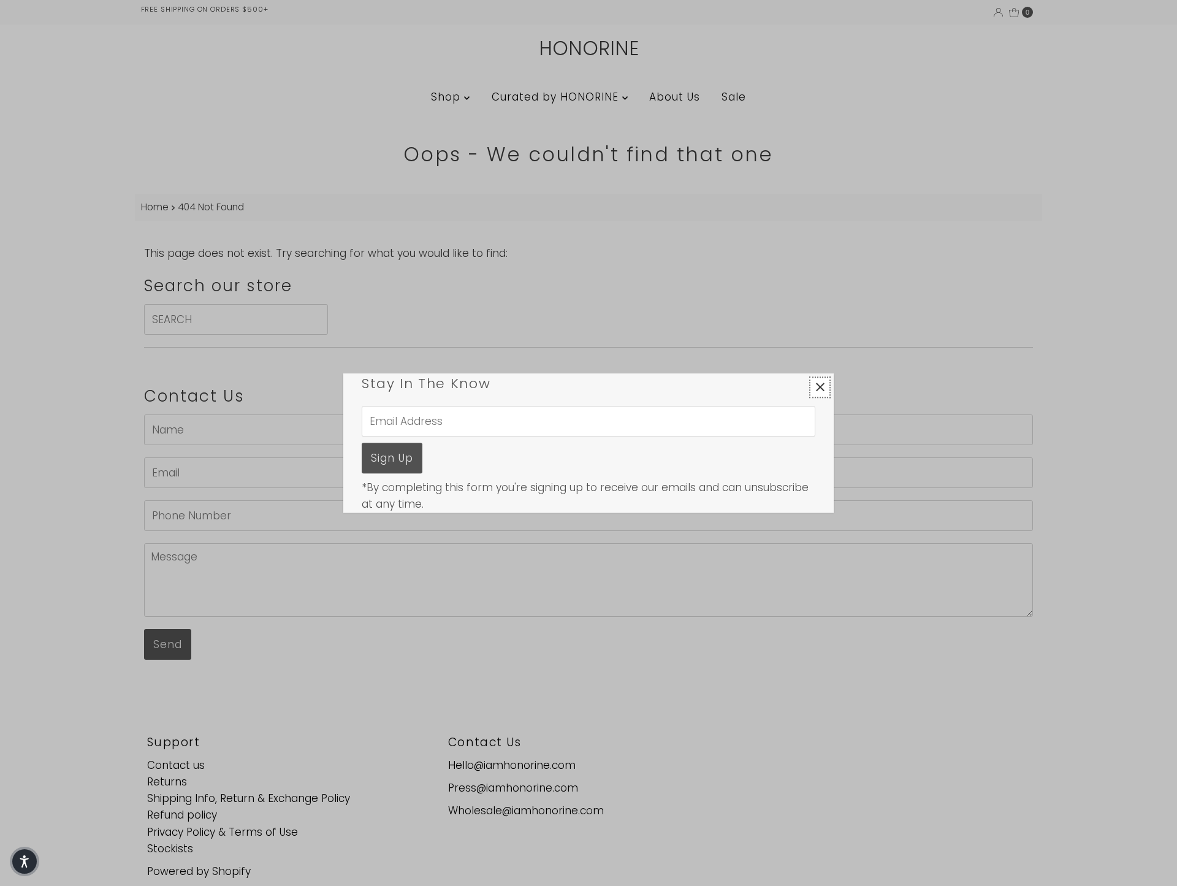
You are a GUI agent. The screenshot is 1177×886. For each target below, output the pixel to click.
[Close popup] (820, 387)
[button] (24, 861)
